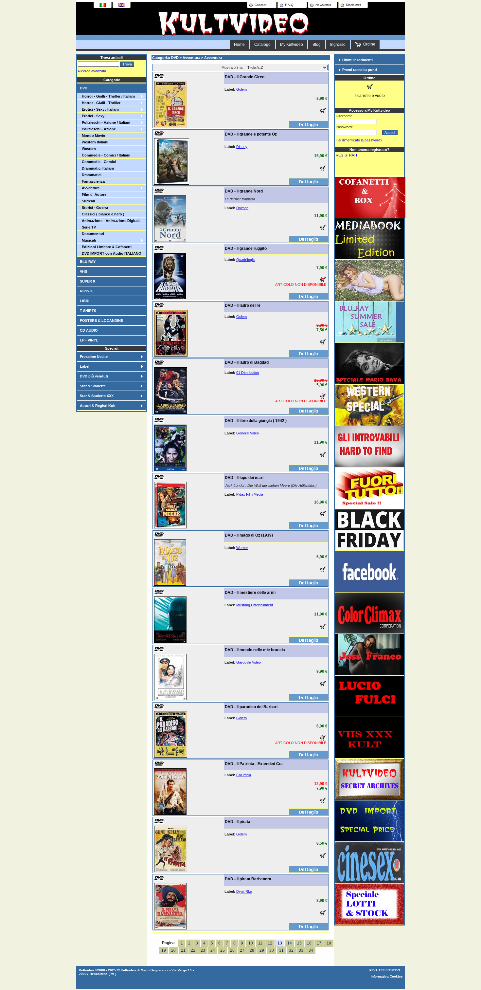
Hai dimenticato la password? (359, 140)
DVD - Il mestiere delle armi (250, 592)
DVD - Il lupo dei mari (244, 477)
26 (232, 950)
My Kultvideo (291, 44)
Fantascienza (92, 181)
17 (319, 943)
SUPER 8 (87, 281)
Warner (242, 548)
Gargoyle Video (248, 662)
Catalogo (262, 44)
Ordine (368, 44)
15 (299, 943)
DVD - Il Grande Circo (244, 77)
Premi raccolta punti (359, 70)
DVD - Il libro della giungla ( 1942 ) (256, 420)
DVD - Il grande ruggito (246, 248)
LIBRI (84, 301)
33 (301, 950)
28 (252, 950)
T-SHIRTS (88, 311)
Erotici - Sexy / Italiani (99, 109)
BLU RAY (88, 262)
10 (250, 943)
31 (281, 950)
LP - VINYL (89, 340)
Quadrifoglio (245, 260)
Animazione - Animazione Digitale (110, 221)
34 (311, 950)
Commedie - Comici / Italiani (105, 155)
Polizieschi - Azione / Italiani (105, 122)
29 (261, 950)
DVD (83, 88)
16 (309, 943)
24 (212, 950)
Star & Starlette (93, 386)
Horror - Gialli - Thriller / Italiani (107, 96)
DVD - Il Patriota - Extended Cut (254, 763)
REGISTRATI (346, 155)
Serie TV (88, 227)
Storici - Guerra (94, 208)
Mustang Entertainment (254, 605)
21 (183, 950)
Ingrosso (338, 44)
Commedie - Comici (98, 162)
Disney (241, 147)
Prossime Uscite (94, 356)
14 (289, 943)
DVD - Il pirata (237, 821)
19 (163, 950)
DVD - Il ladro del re (242, 305)
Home (239, 44)
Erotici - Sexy (92, 116)
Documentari (92, 234)
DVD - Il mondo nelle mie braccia (255, 650)
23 (203, 950)
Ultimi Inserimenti (357, 60)
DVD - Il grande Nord (244, 191)
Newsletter (323, 5)
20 (173, 950)
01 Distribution (247, 373)
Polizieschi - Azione (98, 129)
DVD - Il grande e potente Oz (251, 134)
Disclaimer (353, 5)
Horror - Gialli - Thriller (100, 103)
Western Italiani (94, 142)
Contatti (260, 5)
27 (242, 950)
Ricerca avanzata (92, 71)
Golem (241, 89)
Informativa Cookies (387, 976)
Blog (316, 44)
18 (329, 943)
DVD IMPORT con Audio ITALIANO (110, 253)
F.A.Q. (289, 5)
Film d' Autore (93, 194)
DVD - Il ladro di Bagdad (247, 362)
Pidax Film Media (249, 494)
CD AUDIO (89, 330)
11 (260, 943)
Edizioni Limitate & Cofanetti (106, 247)
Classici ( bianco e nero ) (102, 214)
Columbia (243, 775)
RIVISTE (87, 291)
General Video (247, 433)
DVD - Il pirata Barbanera (248, 879)
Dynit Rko (244, 891)
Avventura (89, 188)
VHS (83, 271)
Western (88, 149)
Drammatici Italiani (97, 168)
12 (270, 943)
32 (291, 950)
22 (193, 950)
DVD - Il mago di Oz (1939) (249, 535)
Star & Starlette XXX (97, 396)
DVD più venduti (94, 376)
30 (271, 950)
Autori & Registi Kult (98, 406)
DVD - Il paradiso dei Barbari (251, 707)
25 (222, 950)
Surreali (87, 201)
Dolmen (242, 208)
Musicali (88, 240)
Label (84, 366)
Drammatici (90, 175)
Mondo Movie (92, 136)
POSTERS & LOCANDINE (101, 320)
